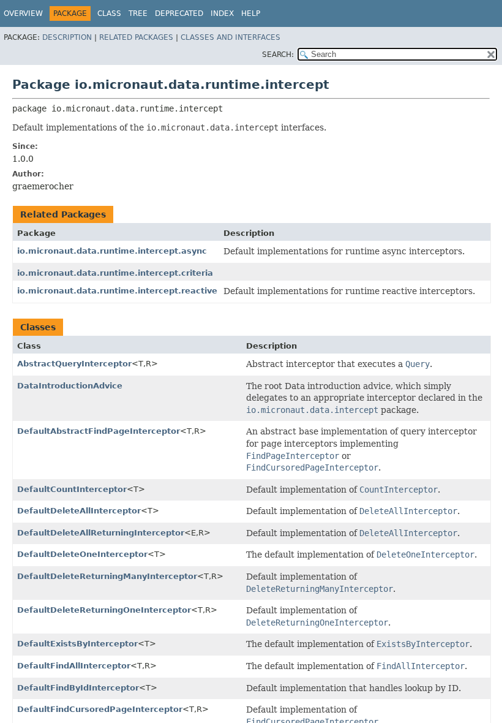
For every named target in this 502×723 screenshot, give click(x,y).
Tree (138, 13)
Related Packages (136, 37)
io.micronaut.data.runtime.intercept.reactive (117, 290)
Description (67, 37)
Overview (23, 13)
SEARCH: (278, 54)
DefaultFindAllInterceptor (73, 665)
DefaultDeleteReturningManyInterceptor (107, 576)
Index (222, 13)
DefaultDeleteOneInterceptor (82, 554)
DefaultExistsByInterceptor (77, 643)
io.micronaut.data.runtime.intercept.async (112, 251)
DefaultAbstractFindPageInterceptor (98, 431)
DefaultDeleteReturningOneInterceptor (104, 610)
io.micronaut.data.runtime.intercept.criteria (115, 273)
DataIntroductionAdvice (69, 385)
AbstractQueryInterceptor (74, 363)
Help (250, 13)
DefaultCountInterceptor (72, 489)
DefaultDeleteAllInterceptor (79, 510)
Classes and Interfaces (230, 37)
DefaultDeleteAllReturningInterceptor (100, 532)
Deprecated (179, 13)
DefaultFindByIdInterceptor (78, 687)
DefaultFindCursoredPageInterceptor (99, 709)
